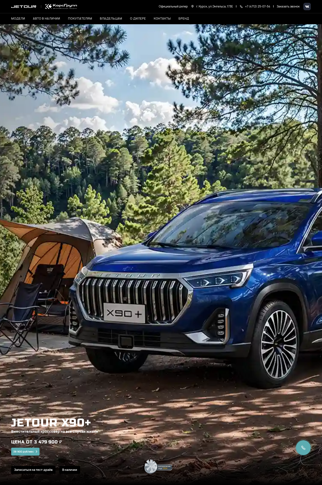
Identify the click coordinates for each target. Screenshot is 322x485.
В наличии (69, 470)
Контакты (162, 19)
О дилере (138, 19)
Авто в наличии (46, 19)
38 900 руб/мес (23, 451)
